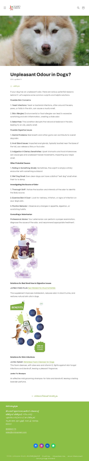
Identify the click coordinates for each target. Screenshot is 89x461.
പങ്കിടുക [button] (16, 86)
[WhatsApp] (53, 445)
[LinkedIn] (47, 445)
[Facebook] (36, 445)
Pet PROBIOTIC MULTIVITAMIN (41, 288)
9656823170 (11, 429)
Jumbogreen (16, 456)
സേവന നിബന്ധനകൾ (75, 456)
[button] (4, 7)
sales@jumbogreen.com (16, 432)
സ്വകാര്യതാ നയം (59, 456)
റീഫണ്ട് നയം (46, 456)
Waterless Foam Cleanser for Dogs (39, 362)
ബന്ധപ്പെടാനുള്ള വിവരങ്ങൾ (45, 458)
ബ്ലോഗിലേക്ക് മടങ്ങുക (46, 396)
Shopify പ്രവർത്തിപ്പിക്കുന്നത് (30, 456)
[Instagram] (41, 445)
